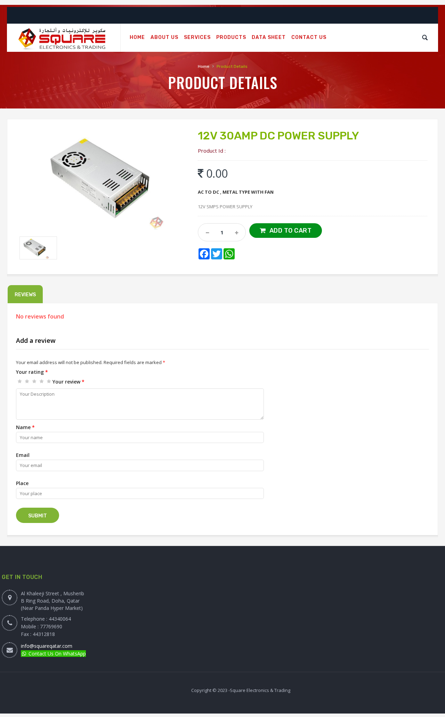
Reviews (25, 295)
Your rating (32, 372)
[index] (63, 38)
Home (203, 66)
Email (23, 455)
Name (25, 427)
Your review (68, 381)
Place (22, 483)
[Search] (425, 37)
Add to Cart (290, 230)
